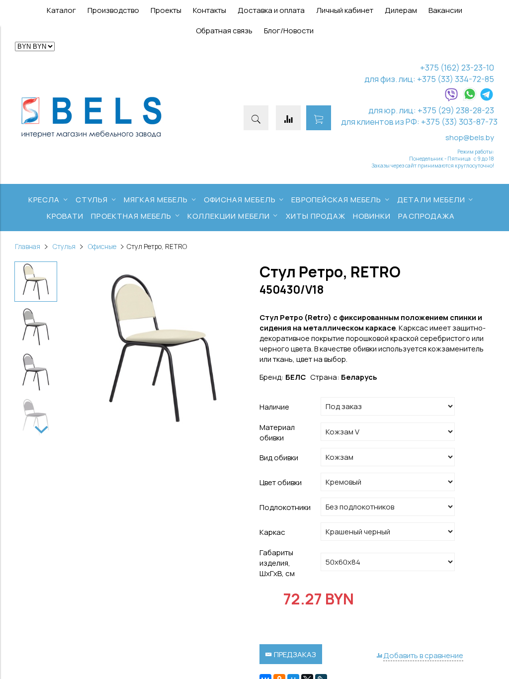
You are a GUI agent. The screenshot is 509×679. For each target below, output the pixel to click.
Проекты (166, 10)
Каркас (272, 532)
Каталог (61, 10)
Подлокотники (285, 507)
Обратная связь (224, 30)
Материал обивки (277, 432)
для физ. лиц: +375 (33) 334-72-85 (429, 79)
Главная (27, 246)
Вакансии (445, 10)
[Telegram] (486, 98)
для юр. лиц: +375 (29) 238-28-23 (431, 110)
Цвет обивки (280, 482)
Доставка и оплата (271, 10)
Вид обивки (278, 457)
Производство (113, 10)
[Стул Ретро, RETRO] (163, 349)
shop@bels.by (469, 137)
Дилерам (401, 10)
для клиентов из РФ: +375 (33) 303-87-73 (419, 121)
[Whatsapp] (470, 98)
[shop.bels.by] (91, 138)
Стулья (64, 246)
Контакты (209, 10)
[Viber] (451, 98)
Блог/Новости (289, 30)
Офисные (102, 246)
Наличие (274, 407)
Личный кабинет (344, 10)
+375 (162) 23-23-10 (457, 67)
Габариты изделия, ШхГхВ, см (277, 563)
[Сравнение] (288, 117)
